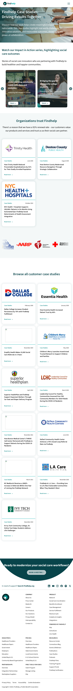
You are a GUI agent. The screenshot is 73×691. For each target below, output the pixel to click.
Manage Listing (30, 671)
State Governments (32, 651)
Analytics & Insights (55, 617)
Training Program (55, 664)
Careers (28, 607)
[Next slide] (70, 88)
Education (5, 654)
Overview (5, 668)
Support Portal (54, 667)
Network (52, 598)
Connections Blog (55, 644)
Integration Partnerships (9, 671)
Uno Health (52, 634)
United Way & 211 (7, 657)
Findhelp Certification (56, 670)
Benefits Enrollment (55, 604)
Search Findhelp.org (26, 586)
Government (6, 648)
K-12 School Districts (32, 657)
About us (28, 598)
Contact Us (29, 623)
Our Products (30, 611)
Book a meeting (35, 572)
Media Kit (28, 604)
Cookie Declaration (34, 683)
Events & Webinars (55, 648)
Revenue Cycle (53, 614)
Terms (14, 683)
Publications (53, 651)
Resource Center (54, 641)
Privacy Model (30, 617)
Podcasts (52, 657)
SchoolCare (53, 631)
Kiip (50, 627)
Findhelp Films (54, 660)
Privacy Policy (6, 683)
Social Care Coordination (57, 601)
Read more (7, 175)
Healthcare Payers (7, 644)
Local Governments (32, 654)
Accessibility (22, 683)
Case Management (55, 607)
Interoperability (31, 620)
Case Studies (53, 654)
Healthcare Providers (8, 641)
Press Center (30, 601)
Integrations (53, 620)
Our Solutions (30, 614)
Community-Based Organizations (12, 660)
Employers (5, 651)
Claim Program (30, 668)
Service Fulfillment (55, 611)
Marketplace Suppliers (9, 674)
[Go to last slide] (2, 88)
